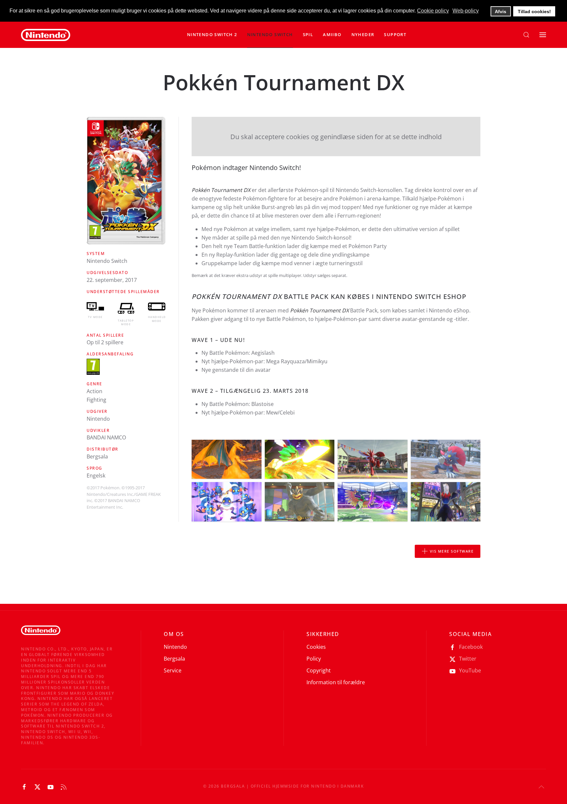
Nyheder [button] (362, 34)
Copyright (318, 670)
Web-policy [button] (465, 10)
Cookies (316, 646)
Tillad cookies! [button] (534, 11)
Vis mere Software (452, 551)
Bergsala (174, 658)
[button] (270, 35)
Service (172, 670)
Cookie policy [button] (433, 10)
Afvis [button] (500, 11)
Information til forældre (335, 682)
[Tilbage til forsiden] (45, 35)
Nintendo (175, 646)
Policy (313, 658)
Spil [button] (308, 34)
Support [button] (395, 34)
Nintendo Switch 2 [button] (212, 34)
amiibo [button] (332, 34)
